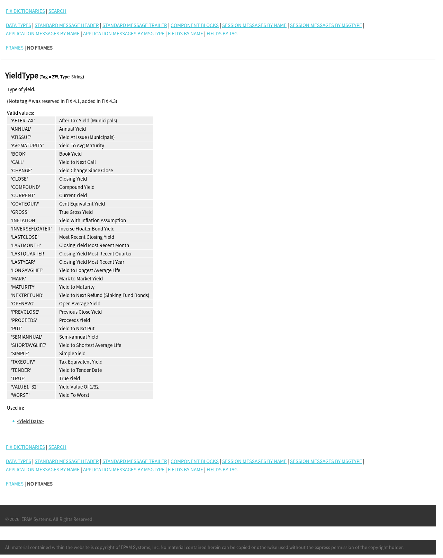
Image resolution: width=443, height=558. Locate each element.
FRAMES (15, 47)
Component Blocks (195, 25)
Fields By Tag (222, 33)
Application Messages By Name (43, 33)
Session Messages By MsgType (326, 25)
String (77, 77)
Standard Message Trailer (134, 25)
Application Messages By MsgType (123, 33)
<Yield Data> (30, 421)
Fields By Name (185, 33)
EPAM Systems (36, 519)
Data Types (18, 25)
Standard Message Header (67, 25)
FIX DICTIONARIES (25, 11)
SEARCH (57, 11)
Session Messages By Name (254, 25)
